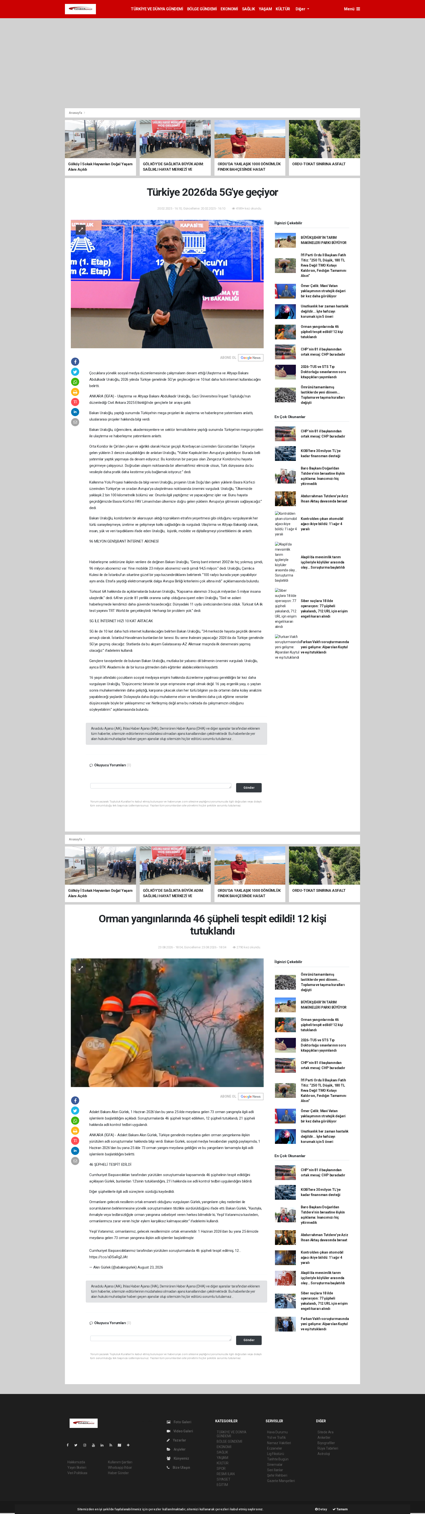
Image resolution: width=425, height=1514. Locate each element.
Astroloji (324, 1454)
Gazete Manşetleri (281, 1481)
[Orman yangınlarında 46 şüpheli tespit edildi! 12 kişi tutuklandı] (167, 1022)
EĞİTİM (222, 1485)
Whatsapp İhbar (120, 1467)
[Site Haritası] (121, 1445)
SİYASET (223, 1479)
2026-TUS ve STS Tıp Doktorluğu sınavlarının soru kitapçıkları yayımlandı (323, 372)
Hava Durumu (277, 1432)
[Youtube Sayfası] (95, 1445)
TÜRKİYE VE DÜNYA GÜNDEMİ (157, 9)
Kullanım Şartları (120, 1462)
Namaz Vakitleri (279, 1443)
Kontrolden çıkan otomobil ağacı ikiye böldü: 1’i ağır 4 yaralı (322, 524)
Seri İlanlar (275, 1470)
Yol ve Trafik (276, 1437)
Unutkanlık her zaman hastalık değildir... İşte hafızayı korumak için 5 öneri (325, 311)
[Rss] (112, 1445)
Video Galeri (183, 1431)
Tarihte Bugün (277, 1459)
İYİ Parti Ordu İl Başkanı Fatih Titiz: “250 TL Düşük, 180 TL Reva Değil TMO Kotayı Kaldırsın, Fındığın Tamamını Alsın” (323, 265)
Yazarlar (179, 1440)
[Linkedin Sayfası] (104, 1445)
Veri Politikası (77, 1473)
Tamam (342, 1509)
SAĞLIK (248, 9)
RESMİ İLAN (226, 1474)
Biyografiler (326, 1443)
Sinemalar (275, 1465)
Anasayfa (76, 113)
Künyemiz (181, 1458)
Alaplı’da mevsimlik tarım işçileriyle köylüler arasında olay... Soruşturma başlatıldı (323, 562)
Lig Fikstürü (275, 1454)
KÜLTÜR (283, 9)
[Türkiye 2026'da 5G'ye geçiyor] (167, 284)
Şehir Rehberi (277, 1475)
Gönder (249, 787)
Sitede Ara (326, 1432)
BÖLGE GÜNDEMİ (202, 9)
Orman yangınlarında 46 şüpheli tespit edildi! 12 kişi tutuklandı (322, 332)
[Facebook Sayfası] (70, 1445)
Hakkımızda (76, 1462)
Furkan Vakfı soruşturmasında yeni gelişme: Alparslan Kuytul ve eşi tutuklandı (325, 647)
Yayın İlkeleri (76, 1467)
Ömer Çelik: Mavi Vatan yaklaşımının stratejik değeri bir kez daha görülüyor (323, 291)
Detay (322, 1509)
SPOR (221, 1468)
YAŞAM (265, 9)
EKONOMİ (229, 9)
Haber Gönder (118, 1473)
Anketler (324, 1437)
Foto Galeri (182, 1422)
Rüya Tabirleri (328, 1448)
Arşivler (179, 1449)
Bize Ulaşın (181, 1467)
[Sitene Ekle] (130, 1445)
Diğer (301, 9)
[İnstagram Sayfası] (86, 1445)
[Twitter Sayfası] (77, 1445)
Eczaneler (274, 1448)
